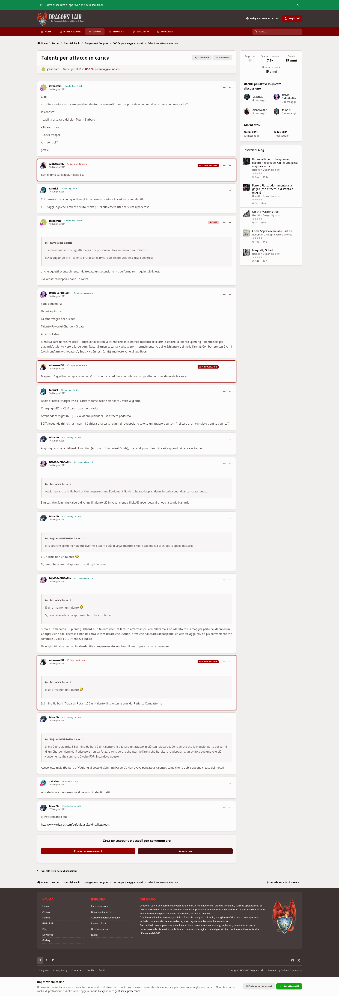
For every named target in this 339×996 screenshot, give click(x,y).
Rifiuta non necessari (259, 986)
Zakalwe (54, 781)
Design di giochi (271, 169)
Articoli (46, 912)
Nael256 (256, 234)
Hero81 (256, 169)
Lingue (43, 970)
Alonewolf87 (56, 164)
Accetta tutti (291, 986)
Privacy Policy (60, 970)
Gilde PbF (47, 923)
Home (45, 906)
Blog (44, 929)
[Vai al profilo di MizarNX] (43, 439)
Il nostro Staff (98, 923)
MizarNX (54, 437)
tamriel (53, 188)
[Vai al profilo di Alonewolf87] (43, 165)
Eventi (94, 934)
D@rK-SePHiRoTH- (60, 293)
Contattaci (77, 970)
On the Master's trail (265, 212)
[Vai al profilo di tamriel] (43, 190)
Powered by (285, 970)
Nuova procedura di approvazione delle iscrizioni (73, 5)
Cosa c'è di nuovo (101, 912)
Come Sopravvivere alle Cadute (272, 231)
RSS (103, 970)
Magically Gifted (262, 250)
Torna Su (295, 882)
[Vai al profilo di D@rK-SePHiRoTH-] (43, 294)
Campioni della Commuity (105, 917)
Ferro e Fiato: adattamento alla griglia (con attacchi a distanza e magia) (272, 189)
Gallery (46, 940)
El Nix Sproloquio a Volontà (278, 234)
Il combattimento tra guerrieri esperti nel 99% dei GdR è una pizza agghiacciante (275, 162)
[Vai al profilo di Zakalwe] (43, 783)
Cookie (90, 970)
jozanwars (53, 69)
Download (47, 934)
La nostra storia (100, 906)
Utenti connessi (99, 929)
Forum (46, 917)
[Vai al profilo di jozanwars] (43, 69)
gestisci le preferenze (127, 991)
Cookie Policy (97, 991)
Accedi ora (185, 851)
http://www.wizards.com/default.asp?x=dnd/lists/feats (75, 824)
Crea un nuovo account (88, 851)
